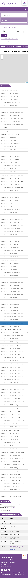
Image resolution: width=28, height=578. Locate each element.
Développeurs (5, 562)
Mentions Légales (6, 566)
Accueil (3, 557)
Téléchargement (8, 41)
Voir (5, 36)
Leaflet (26, 82)
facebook (2, 570)
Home (5, 27)
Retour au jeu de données (10, 38)
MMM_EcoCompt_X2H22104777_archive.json (15, 51)
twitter (9, 570)
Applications (11, 560)
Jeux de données (12, 27)
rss (5, 570)
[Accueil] (9, 3)
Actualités (12, 562)
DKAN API (10, 510)
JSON (8, 507)
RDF (14, 507)
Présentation (9, 557)
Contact (3, 564)
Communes (4, 560)
